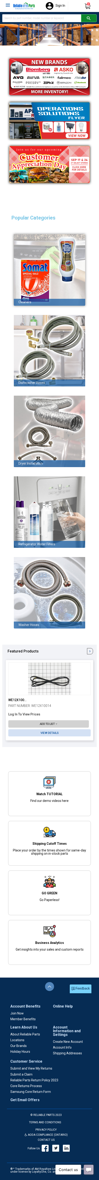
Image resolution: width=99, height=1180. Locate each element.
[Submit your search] (89, 18)
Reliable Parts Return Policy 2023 (34, 1080)
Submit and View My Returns (31, 1068)
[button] (48, 724)
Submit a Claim (21, 1074)
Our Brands (18, 1046)
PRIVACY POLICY (46, 1129)
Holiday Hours (20, 1051)
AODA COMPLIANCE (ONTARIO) (47, 1134)
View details (50, 733)
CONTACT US (46, 1139)
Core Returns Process (26, 1086)
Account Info (62, 1047)
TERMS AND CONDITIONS (45, 1122)
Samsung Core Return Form (30, 1092)
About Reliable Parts (25, 1034)
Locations (17, 1040)
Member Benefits (23, 1019)
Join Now (17, 1013)
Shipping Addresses (67, 1053)
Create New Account (68, 1042)
